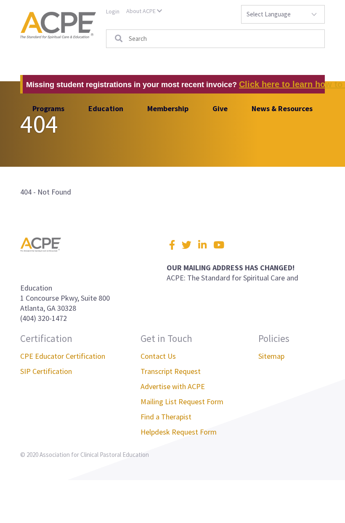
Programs (48, 108)
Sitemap (271, 356)
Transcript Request (171, 371)
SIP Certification (46, 371)
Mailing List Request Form (182, 401)
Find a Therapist (166, 417)
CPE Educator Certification (62, 356)
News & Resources (282, 108)
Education (105, 108)
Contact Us (158, 356)
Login (112, 11)
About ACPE (141, 11)
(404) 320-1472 (43, 318)
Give (220, 108)
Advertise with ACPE (173, 386)
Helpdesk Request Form (179, 432)
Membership (167, 108)
